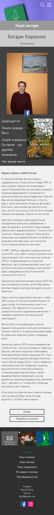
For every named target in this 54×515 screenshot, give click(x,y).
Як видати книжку (27, 471)
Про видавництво (27, 476)
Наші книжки (27, 457)
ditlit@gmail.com (10, 442)
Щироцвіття (11, 121)
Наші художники (27, 466)
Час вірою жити (13, 161)
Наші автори (27, 462)
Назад (27, 411)
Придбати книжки (27, 418)
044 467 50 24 (10, 444)
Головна (27, 452)
